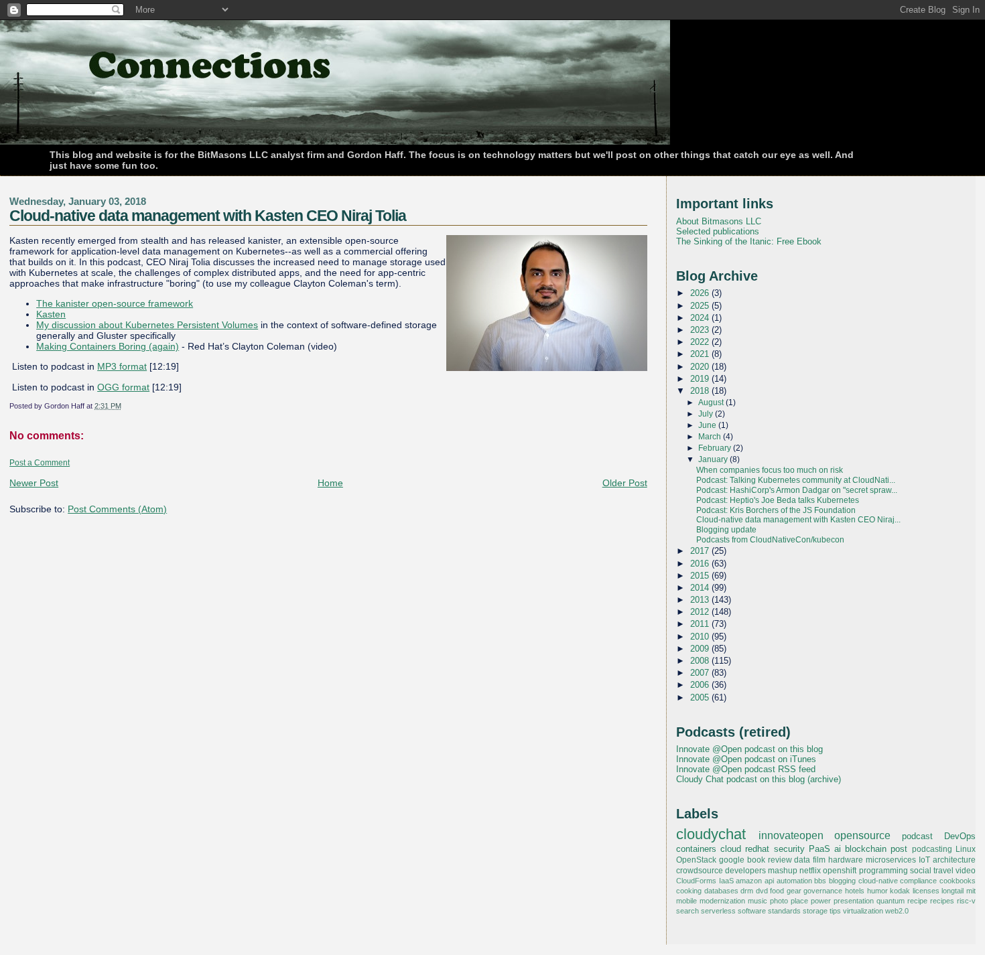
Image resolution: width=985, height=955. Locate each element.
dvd (762, 891)
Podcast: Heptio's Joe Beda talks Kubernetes (777, 500)
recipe (917, 901)
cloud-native (878, 881)
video (966, 870)
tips (835, 911)
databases (721, 891)
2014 (701, 588)
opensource (862, 835)
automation (794, 881)
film (819, 860)
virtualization (863, 911)
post (899, 849)
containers (696, 849)
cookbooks (957, 881)
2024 (701, 318)
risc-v (966, 901)
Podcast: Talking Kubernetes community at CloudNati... (795, 480)
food (777, 891)
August (712, 402)
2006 (701, 685)
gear (794, 891)
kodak (900, 891)
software (752, 911)
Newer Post (33, 483)
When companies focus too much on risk (769, 470)
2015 (701, 576)
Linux (966, 849)
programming (883, 870)
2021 (701, 354)
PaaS (819, 849)
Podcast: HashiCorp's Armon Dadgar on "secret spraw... (796, 490)
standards (784, 911)
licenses (926, 891)
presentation (854, 901)
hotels (854, 891)
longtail (952, 891)
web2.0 (897, 911)
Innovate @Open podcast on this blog (749, 749)
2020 (701, 367)
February (715, 448)
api (769, 881)
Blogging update (726, 530)
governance (822, 891)
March (710, 436)
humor (877, 891)
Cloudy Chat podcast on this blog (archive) (758, 779)
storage (815, 911)
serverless (718, 911)
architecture (954, 860)
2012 (701, 612)
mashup (782, 870)
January (714, 459)
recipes (942, 901)
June (708, 425)
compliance (918, 881)
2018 (701, 391)
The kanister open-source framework (114, 303)
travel (943, 870)
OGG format (123, 387)
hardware (845, 860)
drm (746, 891)
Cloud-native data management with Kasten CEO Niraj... (798, 520)
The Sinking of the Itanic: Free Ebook (749, 241)
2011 (701, 624)
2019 (701, 379)
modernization (722, 901)
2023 (701, 330)
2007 (701, 673)
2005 (701, 697)
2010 (701, 637)
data (802, 860)
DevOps (960, 836)
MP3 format (122, 366)
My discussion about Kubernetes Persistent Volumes (147, 324)
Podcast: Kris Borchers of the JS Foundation (776, 510)
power (821, 901)
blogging (842, 881)
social (920, 870)
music (757, 901)
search (687, 911)
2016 (701, 564)
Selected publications (717, 231)
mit (971, 891)
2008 (701, 661)
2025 (701, 306)
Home (330, 483)
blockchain (865, 849)
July (706, 414)
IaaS (726, 881)
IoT (924, 860)
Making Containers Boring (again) (107, 346)
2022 (701, 342)
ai (837, 849)
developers (745, 870)
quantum (890, 901)
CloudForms (696, 881)
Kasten (51, 314)
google (731, 860)
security (789, 849)
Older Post (624, 483)
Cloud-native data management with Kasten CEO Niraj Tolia (207, 215)
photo (779, 901)
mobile (686, 901)
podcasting (932, 849)
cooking (689, 891)
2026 (701, 293)
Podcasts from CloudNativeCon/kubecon (770, 540)
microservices (891, 860)
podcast (917, 836)
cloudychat (711, 834)
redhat (757, 849)
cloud (730, 849)
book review (769, 860)
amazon (749, 881)
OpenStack (696, 860)
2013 (701, 600)
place (799, 901)
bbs (820, 881)
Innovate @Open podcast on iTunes (746, 759)
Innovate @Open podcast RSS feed (745, 769)
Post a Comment (39, 462)
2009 (701, 649)
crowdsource (699, 870)
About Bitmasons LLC (718, 221)
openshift (839, 870)
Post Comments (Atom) (117, 509)
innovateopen (791, 835)
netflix (810, 870)
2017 (701, 551)
